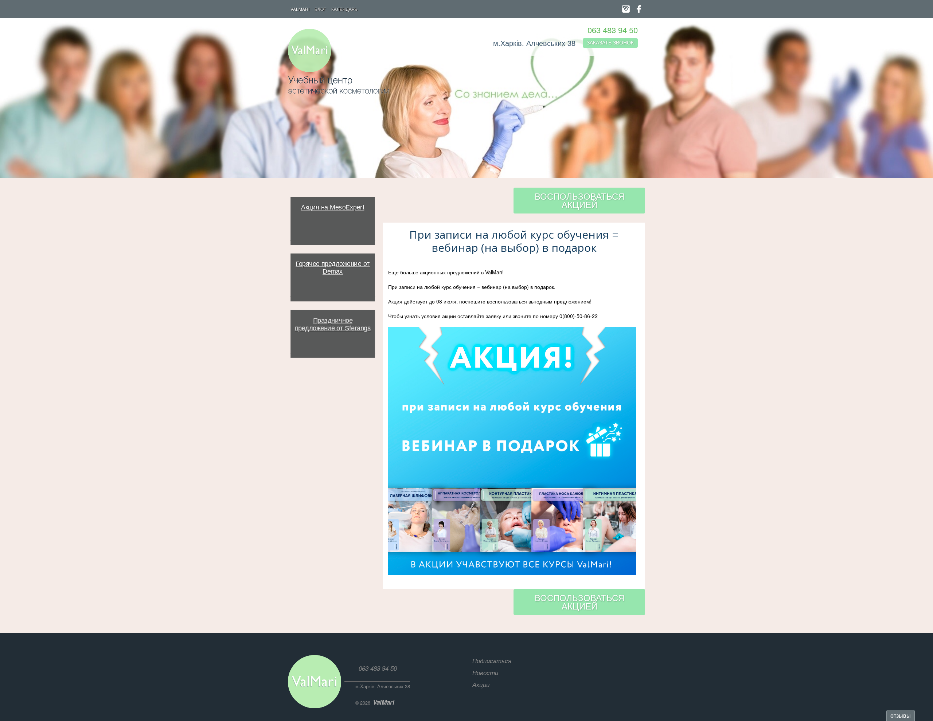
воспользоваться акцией (579, 200)
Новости (485, 672)
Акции (480, 684)
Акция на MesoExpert (332, 207)
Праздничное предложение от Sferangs (332, 324)
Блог (320, 9)
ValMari (299, 9)
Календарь (344, 9)
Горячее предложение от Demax (333, 267)
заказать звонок (610, 42)
